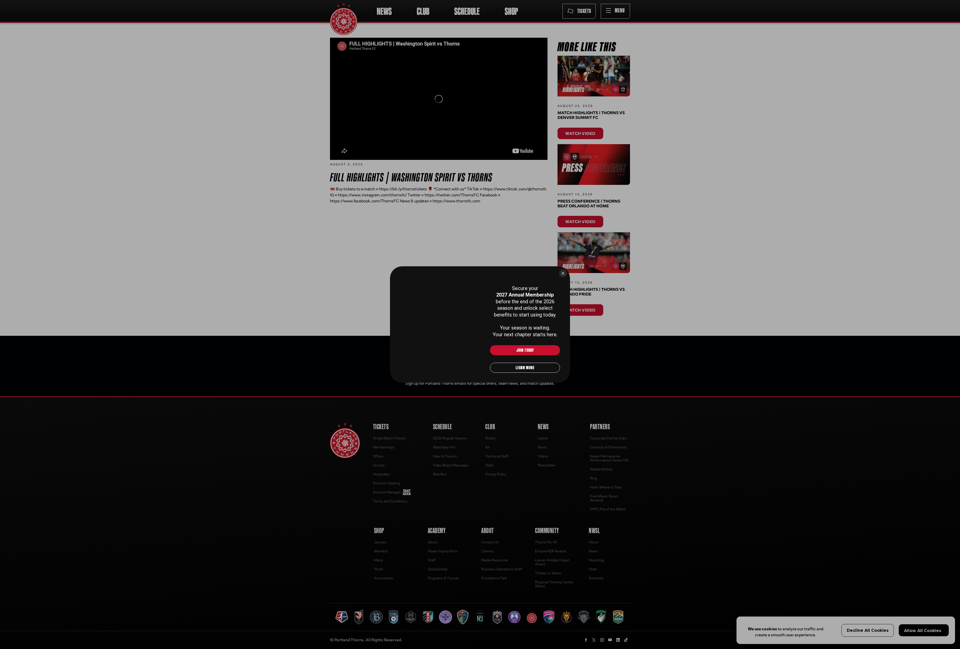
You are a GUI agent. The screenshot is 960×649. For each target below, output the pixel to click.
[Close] (563, 273)
